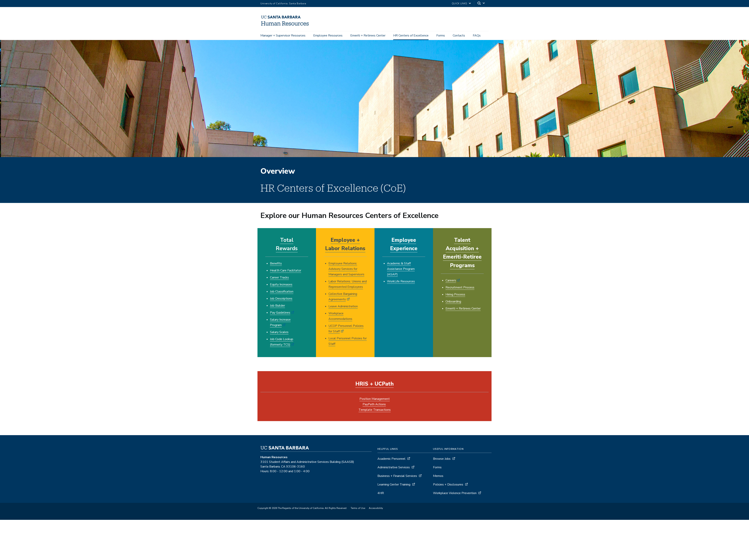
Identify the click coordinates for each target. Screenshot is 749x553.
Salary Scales (279, 332)
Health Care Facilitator (285, 270)
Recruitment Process (459, 287)
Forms (440, 35)
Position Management (374, 399)
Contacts (459, 35)
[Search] (481, 3)
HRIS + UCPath (374, 384)
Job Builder (277, 305)
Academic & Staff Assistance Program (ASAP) (401, 268)
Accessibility (376, 508)
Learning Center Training (393, 484)
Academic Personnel (391, 459)
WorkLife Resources (401, 281)
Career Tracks (279, 277)
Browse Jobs (442, 459)
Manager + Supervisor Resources (282, 35)
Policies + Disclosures (448, 484)
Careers (450, 280)
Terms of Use (358, 508)
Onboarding (453, 301)
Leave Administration (343, 306)
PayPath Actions (374, 404)
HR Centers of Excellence (411, 35)
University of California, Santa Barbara (283, 3)
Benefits (276, 263)
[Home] (286, 25)
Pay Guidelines (280, 312)
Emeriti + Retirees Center (367, 35)
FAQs (477, 35)
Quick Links (459, 3)
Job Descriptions (281, 298)
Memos (438, 476)
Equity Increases (281, 284)
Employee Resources (328, 35)
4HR (380, 493)
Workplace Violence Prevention (455, 493)
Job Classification (281, 291)
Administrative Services (393, 467)
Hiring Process (455, 294)
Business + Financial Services (397, 476)
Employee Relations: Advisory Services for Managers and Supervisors (346, 268)
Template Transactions (375, 410)
